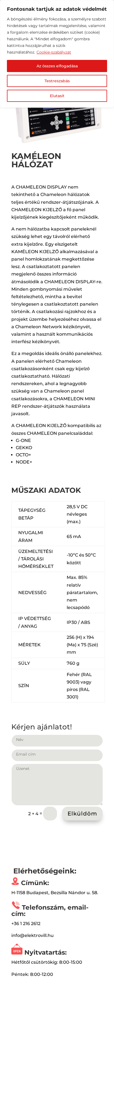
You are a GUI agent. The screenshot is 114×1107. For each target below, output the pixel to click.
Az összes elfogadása (57, 65)
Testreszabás (57, 80)
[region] (57, 54)
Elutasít (57, 95)
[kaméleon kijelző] (57, 142)
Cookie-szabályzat (54, 52)
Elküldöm (82, 813)
